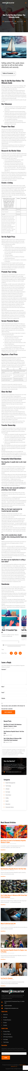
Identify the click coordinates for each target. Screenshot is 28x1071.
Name (3, 686)
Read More (23, 636)
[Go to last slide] (4, 627)
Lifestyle (22, 627)
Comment (3, 669)
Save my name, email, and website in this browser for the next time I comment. (13, 707)
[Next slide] (24, 627)
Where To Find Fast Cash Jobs (8, 923)
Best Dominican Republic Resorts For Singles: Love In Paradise (14, 951)
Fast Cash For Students (7, 978)
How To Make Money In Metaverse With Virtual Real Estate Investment (14, 896)
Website (3, 698)
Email (3, 692)
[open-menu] (26, 3)
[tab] (9, 646)
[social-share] (11, 653)
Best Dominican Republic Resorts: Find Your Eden (13, 869)
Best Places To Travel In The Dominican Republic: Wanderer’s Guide (13, 841)
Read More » (3, 850)
